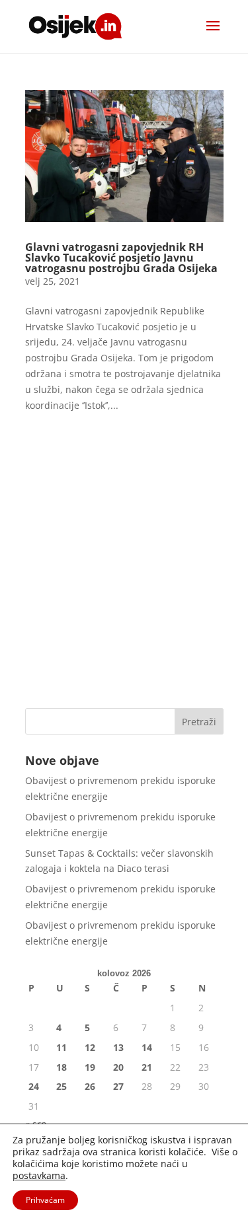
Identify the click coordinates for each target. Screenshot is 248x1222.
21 (147, 1067)
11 (61, 1047)
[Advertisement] (124, 564)
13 (118, 1047)
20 (118, 1067)
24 (33, 1086)
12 (90, 1047)
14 (147, 1047)
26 (90, 1086)
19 (90, 1067)
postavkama (39, 1176)
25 (61, 1086)
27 (118, 1086)
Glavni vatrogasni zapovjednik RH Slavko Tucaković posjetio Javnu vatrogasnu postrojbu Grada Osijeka (121, 257)
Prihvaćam (45, 1199)
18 (61, 1067)
